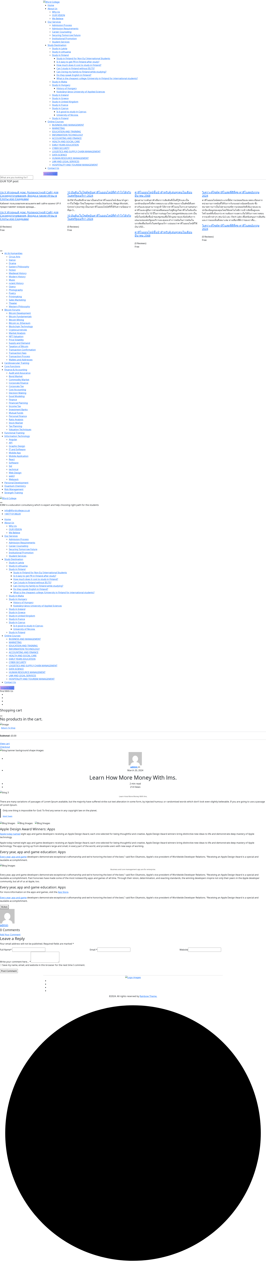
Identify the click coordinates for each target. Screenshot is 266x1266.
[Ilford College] (51, 1)
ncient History (16, 283)
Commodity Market (19, 379)
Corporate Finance (18, 382)
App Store (63, 892)
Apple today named (10, 833)
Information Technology (17, 436)
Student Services (61, 41)
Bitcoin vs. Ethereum (19, 323)
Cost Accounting (17, 389)
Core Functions (12, 366)
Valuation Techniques (20, 429)
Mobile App (15, 452)
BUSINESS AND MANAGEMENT (68, 124)
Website (184, 949)
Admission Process (62, 25)
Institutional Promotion (64, 38)
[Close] (1, 715)
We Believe (57, 18)
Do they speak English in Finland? (74, 75)
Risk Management (13, 489)
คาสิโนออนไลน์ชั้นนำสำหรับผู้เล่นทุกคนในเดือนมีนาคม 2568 (163, 193)
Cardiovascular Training (16, 363)
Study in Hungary (61, 85)
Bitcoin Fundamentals (20, 316)
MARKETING (58, 128)
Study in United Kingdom (65, 101)
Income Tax (15, 406)
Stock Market (16, 422)
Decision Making (17, 392)
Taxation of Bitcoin (18, 346)
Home (51, 5)
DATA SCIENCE (59, 154)
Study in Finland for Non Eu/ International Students (83, 58)
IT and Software (17, 449)
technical (13, 469)
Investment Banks (18, 409)
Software (13, 462)
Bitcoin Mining (16, 319)
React (12, 459)
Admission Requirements (65, 28)
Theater (13, 303)
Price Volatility (16, 339)
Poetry (12, 293)
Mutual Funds (16, 412)
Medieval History (17, 273)
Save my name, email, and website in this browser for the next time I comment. (43, 965)
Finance (13, 399)
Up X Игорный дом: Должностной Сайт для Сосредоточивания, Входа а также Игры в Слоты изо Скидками (29, 195)
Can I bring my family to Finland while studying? (81, 71)
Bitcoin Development (20, 313)
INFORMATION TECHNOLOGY (67, 134)
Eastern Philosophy (19, 266)
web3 (12, 476)
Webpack (14, 479)
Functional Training (14, 432)
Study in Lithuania (61, 51)
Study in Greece (60, 98)
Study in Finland (60, 55)
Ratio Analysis (16, 419)
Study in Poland (60, 118)
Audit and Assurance (19, 372)
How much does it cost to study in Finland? (79, 65)
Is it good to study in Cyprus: (71, 111)
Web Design (15, 472)
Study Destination (57, 45)
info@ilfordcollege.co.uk (17, 510)
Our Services (54, 21)
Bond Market (16, 376)
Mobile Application (18, 456)
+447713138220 (12, 513)
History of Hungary (67, 88)
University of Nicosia (68, 114)
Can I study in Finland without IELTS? (76, 68)
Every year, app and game (13, 856)
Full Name (6, 949)
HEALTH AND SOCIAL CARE (66, 141)
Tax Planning (15, 426)
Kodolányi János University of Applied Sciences (81, 91)
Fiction (12, 269)
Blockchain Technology (21, 326)
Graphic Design (17, 446)
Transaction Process (19, 356)
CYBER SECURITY (60, 148)
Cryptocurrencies (18, 329)
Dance (12, 259)
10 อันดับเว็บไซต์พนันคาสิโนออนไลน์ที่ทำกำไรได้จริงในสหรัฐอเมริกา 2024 (99, 193)
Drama (12, 263)
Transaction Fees (17, 353)
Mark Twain (7, 816)
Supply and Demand (19, 343)
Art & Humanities (13, 253)
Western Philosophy (19, 306)
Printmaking (15, 296)
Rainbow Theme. (148, 996)
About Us (52, 8)
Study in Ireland (60, 95)
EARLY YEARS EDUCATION (65, 144)
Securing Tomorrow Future (66, 35)
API (10, 442)
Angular (13, 439)
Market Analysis (17, 333)
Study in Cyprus (60, 108)
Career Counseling (61, 31)
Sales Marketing (17, 299)
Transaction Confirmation (22, 349)
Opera (12, 286)
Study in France (60, 105)
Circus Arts (14, 256)
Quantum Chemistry (15, 486)
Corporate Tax (16, 386)
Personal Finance (18, 416)
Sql (10, 466)
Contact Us (53, 168)
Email (93, 949)
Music (12, 279)
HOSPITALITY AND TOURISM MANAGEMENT (75, 164)
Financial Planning (18, 402)
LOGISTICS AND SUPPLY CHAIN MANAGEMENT (76, 151)
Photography (16, 289)
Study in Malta (59, 81)
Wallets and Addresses (21, 359)
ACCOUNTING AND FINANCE (67, 138)
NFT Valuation (16, 336)
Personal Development (16, 482)
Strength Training (13, 492)
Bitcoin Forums (12, 309)
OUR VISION (58, 15)
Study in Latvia (59, 48)
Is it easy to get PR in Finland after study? (78, 61)
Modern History (17, 276)
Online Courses (56, 121)
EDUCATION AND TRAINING (66, 131)
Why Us (56, 11)
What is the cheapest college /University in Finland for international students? (97, 78)
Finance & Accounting (15, 369)
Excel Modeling (17, 396)
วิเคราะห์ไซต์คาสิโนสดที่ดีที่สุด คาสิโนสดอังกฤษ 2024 (230, 193)
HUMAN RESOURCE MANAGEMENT (70, 158)
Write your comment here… (15, 961)
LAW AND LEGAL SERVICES (65, 161)
